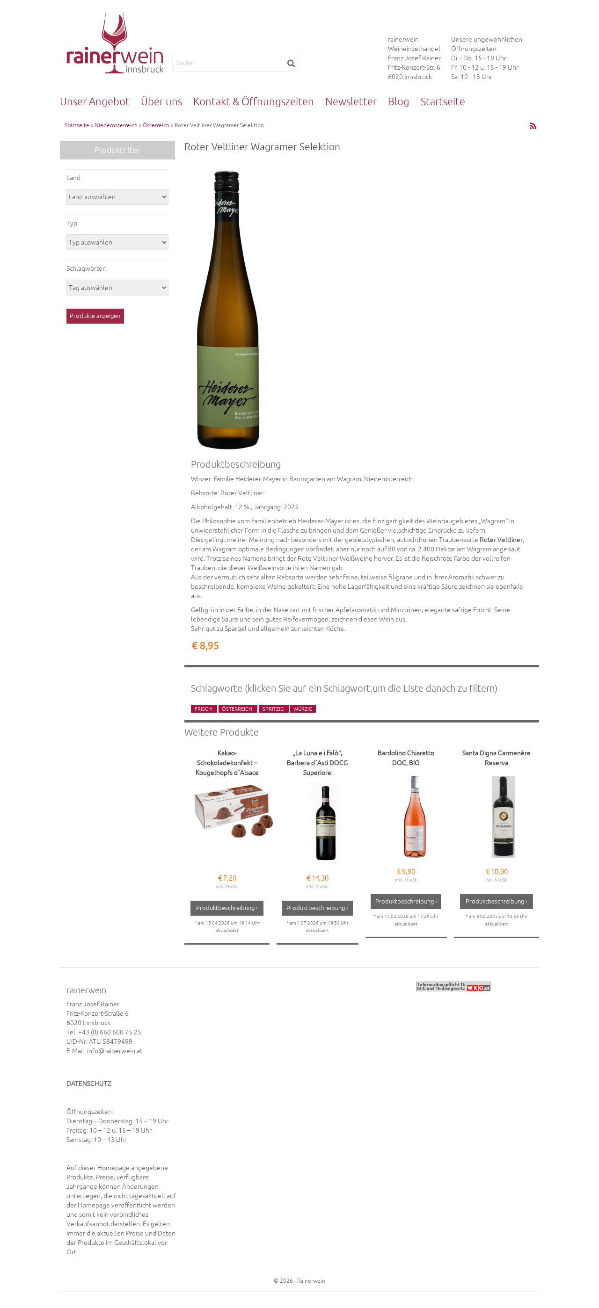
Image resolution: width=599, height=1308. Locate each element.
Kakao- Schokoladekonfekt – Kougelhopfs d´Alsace (227, 762)
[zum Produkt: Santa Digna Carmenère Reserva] (503, 817)
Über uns (161, 101)
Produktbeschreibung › (227, 907)
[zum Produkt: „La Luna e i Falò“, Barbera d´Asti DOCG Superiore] (326, 823)
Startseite (443, 101)
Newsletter (351, 101)
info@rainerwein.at (114, 1051)
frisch (204, 708)
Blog (398, 101)
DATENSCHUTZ (88, 1083)
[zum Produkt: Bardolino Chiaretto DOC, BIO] (415, 817)
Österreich (156, 125)
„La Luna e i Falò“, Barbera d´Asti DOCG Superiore (317, 762)
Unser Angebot (95, 101)
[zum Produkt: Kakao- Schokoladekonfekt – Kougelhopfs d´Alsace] (233, 823)
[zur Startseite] (114, 42)
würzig (302, 708)
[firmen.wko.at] (453, 986)
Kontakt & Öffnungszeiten (253, 101)
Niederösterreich (116, 125)
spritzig (274, 708)
